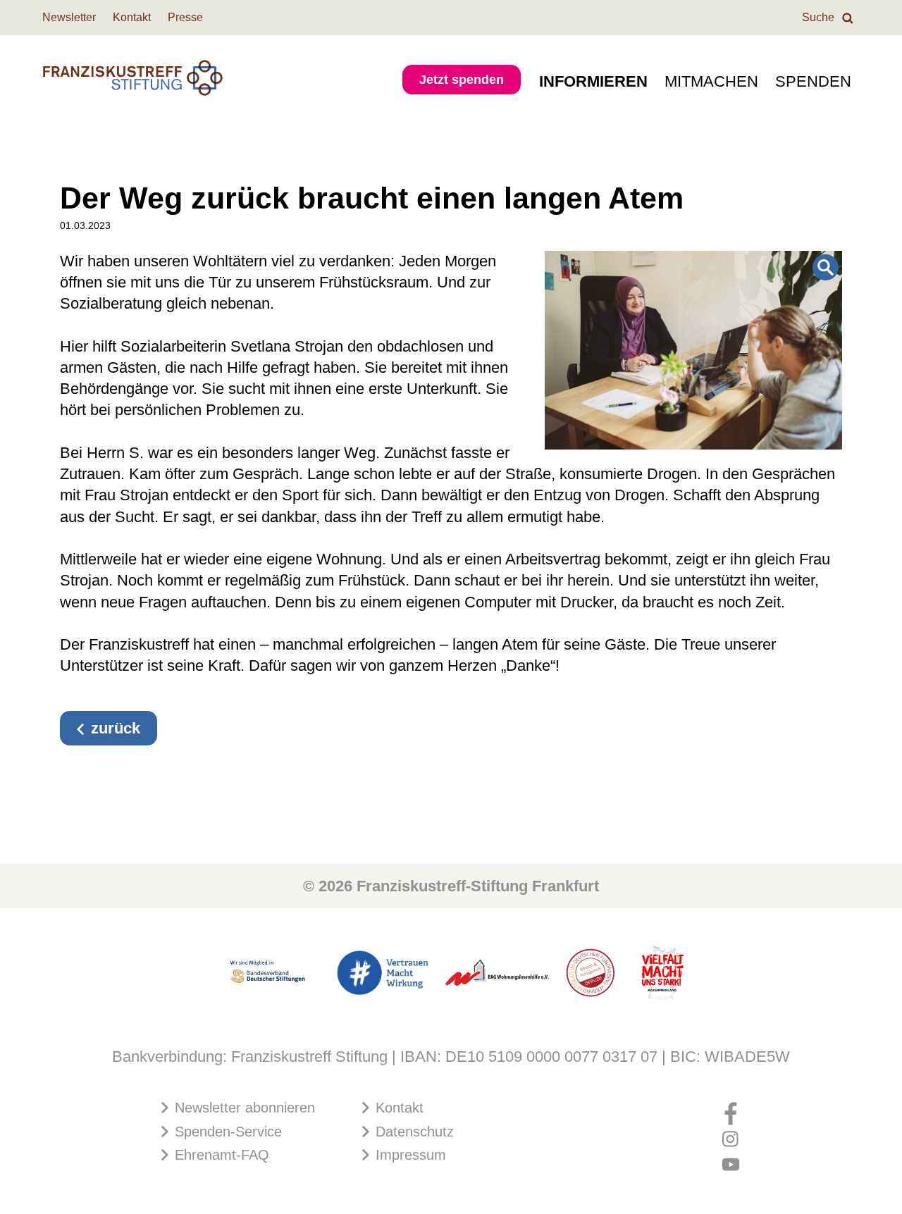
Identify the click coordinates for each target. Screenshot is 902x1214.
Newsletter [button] (69, 17)
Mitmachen (711, 81)
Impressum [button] (408, 1155)
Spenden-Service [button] (226, 1131)
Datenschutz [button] (412, 1131)
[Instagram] (730, 1133)
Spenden (813, 81)
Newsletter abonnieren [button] (243, 1107)
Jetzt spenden (461, 80)
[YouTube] (730, 1159)
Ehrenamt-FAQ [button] (220, 1155)
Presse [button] (185, 17)
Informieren (593, 81)
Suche (819, 17)
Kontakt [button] (132, 17)
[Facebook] (730, 1108)
